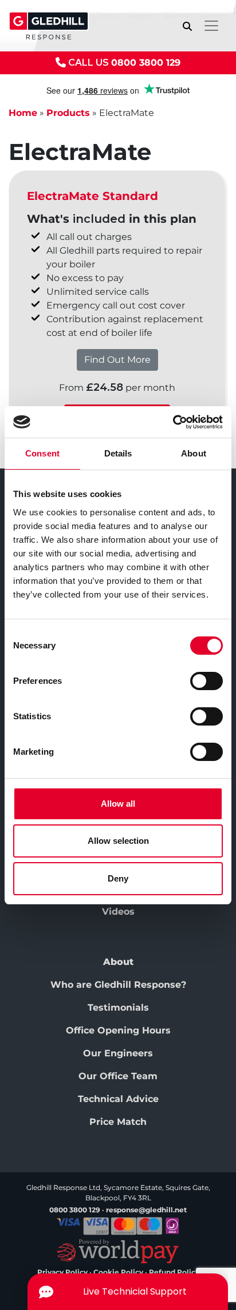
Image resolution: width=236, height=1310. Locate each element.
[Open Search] (187, 26)
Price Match (118, 1121)
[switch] (206, 681)
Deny (118, 878)
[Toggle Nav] (211, 25)
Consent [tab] (42, 453)
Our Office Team (118, 1076)
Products (68, 112)
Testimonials (118, 1007)
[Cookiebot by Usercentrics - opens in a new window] (173, 422)
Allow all (118, 803)
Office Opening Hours (118, 1030)
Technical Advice (118, 1098)
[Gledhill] (49, 25)
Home (23, 112)
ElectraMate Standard (92, 196)
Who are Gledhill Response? (118, 984)
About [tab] (193, 453)
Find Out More (117, 359)
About (118, 961)
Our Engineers (118, 1053)
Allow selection (118, 841)
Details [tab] (118, 453)
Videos (118, 911)
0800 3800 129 (145, 62)
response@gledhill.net (146, 1209)
